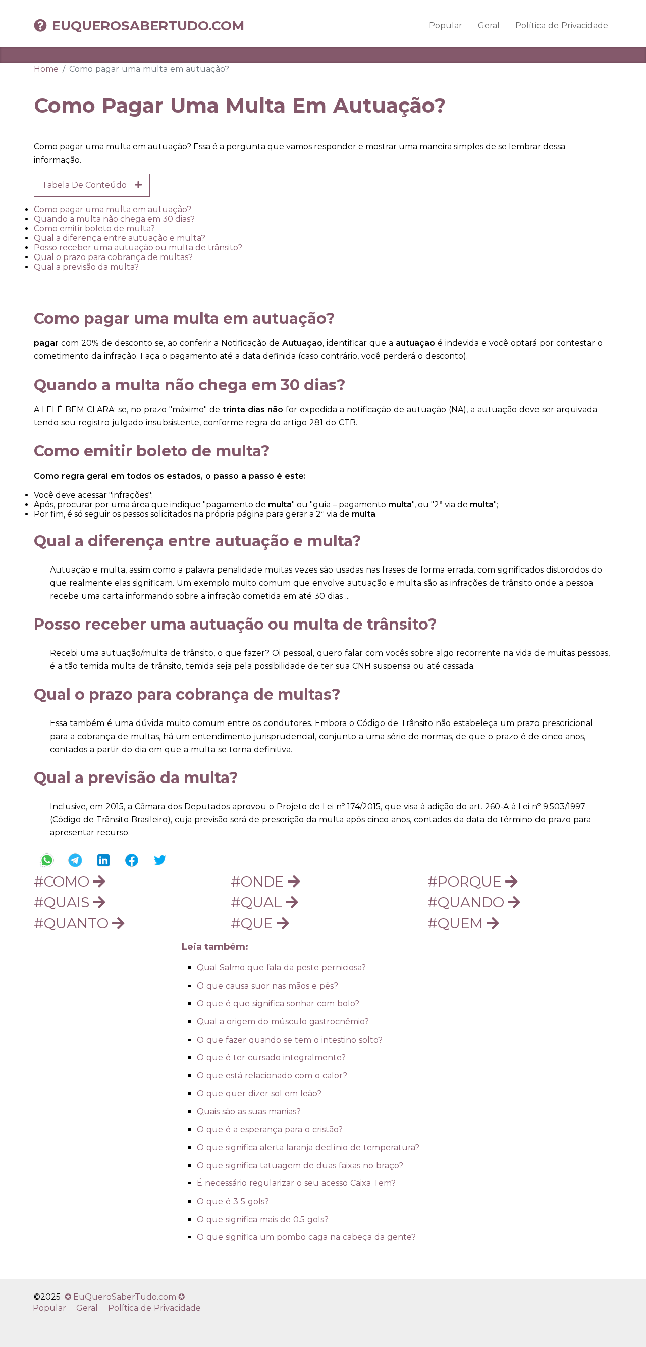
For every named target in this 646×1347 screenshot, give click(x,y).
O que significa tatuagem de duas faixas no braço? (300, 1165)
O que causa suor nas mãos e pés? (267, 986)
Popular (445, 25)
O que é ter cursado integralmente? (271, 1057)
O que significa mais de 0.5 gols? (263, 1219)
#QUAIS (63, 902)
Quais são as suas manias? (249, 1111)
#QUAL (258, 902)
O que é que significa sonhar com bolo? (278, 1003)
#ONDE (259, 881)
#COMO (63, 881)
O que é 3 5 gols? (233, 1201)
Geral (489, 25)
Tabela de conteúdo (88, 185)
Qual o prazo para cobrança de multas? (113, 257)
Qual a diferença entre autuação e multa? (119, 238)
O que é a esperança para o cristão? (270, 1129)
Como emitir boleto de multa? (94, 228)
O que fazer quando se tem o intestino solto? (290, 1040)
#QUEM (457, 923)
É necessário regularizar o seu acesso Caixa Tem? (296, 1183)
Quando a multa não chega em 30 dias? (114, 219)
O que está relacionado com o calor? (272, 1075)
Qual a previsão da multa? (86, 267)
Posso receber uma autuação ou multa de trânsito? (138, 247)
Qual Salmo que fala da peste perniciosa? (281, 967)
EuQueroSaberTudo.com (148, 26)
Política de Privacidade (561, 25)
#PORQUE (466, 881)
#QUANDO (467, 902)
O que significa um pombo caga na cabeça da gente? (306, 1237)
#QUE (254, 923)
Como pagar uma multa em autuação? (112, 209)
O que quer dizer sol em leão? (259, 1093)
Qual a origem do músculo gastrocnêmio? (283, 1021)
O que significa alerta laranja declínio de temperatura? (308, 1147)
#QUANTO (73, 923)
